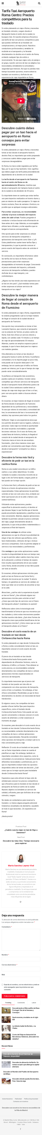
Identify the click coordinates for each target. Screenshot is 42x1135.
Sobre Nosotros (7, 1099)
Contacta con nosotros (20, 1101)
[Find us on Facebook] (20, 1129)
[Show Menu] (3, 3)
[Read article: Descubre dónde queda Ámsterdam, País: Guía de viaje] (6, 1081)
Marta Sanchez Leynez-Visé (21, 865)
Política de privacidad (31, 1099)
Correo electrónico (9, 965)
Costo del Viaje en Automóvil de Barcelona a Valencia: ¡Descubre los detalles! (25, 1037)
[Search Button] (39, 3)
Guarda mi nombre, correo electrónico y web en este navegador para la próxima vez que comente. (21, 987)
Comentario (7, 927)
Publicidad (18, 1099)
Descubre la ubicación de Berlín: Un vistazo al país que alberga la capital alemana (25, 1065)
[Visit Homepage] (21, 3)
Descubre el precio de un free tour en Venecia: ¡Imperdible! (18, 1055)
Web (3, 975)
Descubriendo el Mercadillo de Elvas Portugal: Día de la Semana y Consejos (26, 1010)
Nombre (5, 955)
